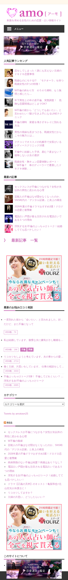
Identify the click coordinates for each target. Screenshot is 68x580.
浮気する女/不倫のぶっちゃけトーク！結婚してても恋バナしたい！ (38, 228)
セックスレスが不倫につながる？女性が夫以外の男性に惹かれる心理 (38, 188)
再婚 (30, 349)
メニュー (18, 28)
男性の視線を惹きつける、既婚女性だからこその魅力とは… (38, 134)
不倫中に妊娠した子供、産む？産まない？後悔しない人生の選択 (38, 153)
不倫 (23, 349)
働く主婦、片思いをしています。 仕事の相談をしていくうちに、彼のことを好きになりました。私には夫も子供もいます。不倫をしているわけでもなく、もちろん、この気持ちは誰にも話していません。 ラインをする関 (34, 366)
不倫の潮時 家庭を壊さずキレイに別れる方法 (38, 124)
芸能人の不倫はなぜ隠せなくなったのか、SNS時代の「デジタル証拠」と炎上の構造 (38, 198)
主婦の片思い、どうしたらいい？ (26, 497)
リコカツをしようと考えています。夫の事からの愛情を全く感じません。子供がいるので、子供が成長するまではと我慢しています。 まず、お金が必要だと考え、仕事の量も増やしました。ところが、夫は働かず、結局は (34, 356)
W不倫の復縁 (15, 440)
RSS (9, 422)
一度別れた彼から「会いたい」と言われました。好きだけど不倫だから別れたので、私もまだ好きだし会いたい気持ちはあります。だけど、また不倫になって (34, 321)
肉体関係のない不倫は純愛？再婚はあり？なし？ (35, 462)
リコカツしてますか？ (20, 492)
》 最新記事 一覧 (21, 240)
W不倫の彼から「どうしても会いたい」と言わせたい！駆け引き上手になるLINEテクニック (38, 113)
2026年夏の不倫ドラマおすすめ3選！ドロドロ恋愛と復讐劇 (39, 208)
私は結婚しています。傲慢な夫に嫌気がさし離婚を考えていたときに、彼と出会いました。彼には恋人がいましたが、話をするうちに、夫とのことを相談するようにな (34, 340)
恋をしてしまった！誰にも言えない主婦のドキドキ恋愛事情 (38, 72)
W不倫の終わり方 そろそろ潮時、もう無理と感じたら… (38, 92)
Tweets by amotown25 (16, 413)
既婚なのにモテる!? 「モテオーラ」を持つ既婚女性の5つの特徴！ (39, 82)
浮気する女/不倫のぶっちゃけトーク (24, 380)
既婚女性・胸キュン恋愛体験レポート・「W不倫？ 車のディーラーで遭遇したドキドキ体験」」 (38, 165)
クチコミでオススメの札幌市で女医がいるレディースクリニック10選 (38, 143)
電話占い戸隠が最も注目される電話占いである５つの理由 (38, 218)
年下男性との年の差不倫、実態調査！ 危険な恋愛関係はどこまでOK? (38, 102)
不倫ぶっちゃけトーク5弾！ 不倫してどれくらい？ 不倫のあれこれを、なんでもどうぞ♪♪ (34, 376)
